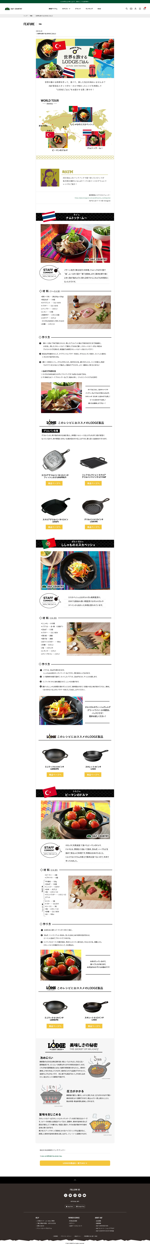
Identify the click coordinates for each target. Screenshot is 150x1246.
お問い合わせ (40, 1226)
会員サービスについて (75, 1226)
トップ (25, 16)
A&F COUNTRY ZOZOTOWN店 (105, 1231)
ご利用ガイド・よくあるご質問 (45, 1221)
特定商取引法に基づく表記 (90, 1236)
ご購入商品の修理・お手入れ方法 (46, 1223)
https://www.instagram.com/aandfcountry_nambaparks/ (93, 198)
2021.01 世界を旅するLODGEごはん (51, 1156)
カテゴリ (65, 9)
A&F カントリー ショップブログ (105, 1228)
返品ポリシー (78, 1236)
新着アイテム (53, 9)
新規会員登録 (73, 1221)
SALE (99, 9)
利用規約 (56, 1236)
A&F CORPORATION (102, 1226)
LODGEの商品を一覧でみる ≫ (75, 1163)
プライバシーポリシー (66, 1236)
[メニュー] (140, 9)
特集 (31, 16)
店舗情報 (98, 1223)
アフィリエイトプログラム (44, 1228)
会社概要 (98, 1221)
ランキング (89, 9)
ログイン (71, 1223)
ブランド (78, 9)
